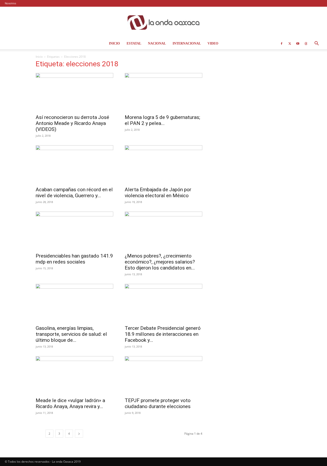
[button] (316, 44)
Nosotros (10, 3)
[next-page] (79, 434)
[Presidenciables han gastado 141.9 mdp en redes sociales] (74, 231)
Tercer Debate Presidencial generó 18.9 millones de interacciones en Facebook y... (163, 334)
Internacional (187, 43)
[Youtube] (297, 43)
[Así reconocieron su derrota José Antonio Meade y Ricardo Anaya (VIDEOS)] (74, 92)
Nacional (157, 43)
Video (213, 43)
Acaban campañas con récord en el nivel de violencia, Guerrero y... (74, 192)
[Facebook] (281, 43)
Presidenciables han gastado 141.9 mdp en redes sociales (74, 259)
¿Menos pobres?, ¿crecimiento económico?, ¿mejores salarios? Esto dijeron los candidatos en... (160, 262)
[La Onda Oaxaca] (163, 22)
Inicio (114, 43)
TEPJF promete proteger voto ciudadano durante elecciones (158, 403)
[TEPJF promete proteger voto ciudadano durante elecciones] (163, 375)
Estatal (134, 43)
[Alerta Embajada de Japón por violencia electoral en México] (163, 164)
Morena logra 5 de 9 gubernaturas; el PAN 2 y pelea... (162, 120)
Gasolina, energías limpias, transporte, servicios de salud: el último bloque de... (71, 334)
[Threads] (306, 43)
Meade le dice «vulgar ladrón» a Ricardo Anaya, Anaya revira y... (70, 403)
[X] (289, 43)
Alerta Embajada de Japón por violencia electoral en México (158, 192)
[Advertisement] (252, 91)
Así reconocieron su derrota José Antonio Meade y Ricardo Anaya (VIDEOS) (72, 123)
